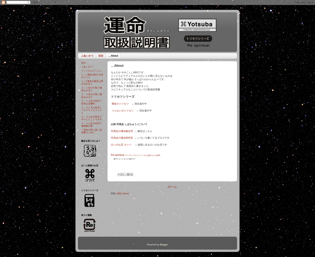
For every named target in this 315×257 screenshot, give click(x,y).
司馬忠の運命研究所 (122, 138)
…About (113, 55)
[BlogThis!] (122, 174)
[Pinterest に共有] (131, 174)
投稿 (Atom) (123, 193)
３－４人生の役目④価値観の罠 (91, 124)
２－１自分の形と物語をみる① (91, 89)
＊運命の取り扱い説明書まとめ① (91, 131)
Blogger (164, 244)
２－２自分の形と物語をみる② (91, 95)
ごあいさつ (87, 55)
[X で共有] (125, 174)
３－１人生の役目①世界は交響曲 (91, 102)
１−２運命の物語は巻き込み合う (92, 82)
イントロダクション (91, 70)
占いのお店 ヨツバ (121, 144)
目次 (100, 55)
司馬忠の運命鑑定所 (122, 131)
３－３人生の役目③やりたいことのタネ (91, 118)
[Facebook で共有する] (128, 174)
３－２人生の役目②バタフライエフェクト (91, 110)
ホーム (172, 186)
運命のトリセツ (120, 103)
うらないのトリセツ (123, 110)
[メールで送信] (119, 174)
